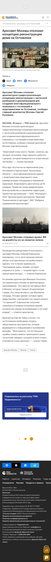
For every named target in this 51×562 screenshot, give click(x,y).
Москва (24, 350)
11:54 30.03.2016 (9, 24)
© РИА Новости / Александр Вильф (13, 70)
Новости (5, 479)
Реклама (19, 483)
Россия (32, 350)
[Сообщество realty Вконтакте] (25, 465)
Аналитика (16, 479)
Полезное (37, 479)
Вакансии (6, 493)
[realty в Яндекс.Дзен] (16, 465)
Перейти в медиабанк (33, 70)
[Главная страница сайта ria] (2, 17)
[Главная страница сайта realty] (14, 17)
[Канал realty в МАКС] (6, 465)
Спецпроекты (8, 483)
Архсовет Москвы (10, 350)
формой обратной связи (24, 532)
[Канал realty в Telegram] (34, 465)
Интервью (26, 479)
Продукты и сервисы (35, 483)
